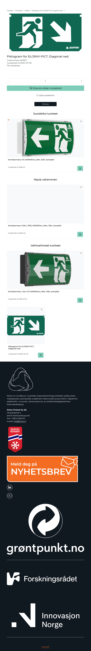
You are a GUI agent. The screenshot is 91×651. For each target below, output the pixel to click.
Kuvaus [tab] (45, 104)
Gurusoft (45, 647)
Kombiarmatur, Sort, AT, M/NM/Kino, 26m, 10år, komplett (33, 292)
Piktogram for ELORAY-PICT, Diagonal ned (21, 347)
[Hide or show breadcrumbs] (64, 10)
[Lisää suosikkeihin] (81, 122)
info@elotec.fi (20, 421)
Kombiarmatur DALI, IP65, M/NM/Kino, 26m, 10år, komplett (34, 226)
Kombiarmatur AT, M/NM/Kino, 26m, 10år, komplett (31, 160)
